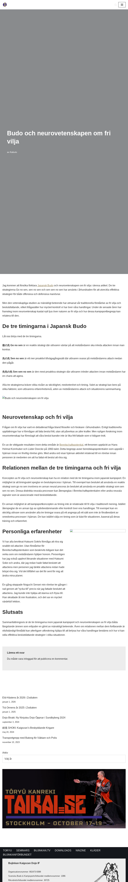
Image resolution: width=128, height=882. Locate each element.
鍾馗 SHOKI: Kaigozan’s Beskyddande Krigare (28, 727)
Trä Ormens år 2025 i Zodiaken (19, 707)
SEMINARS (23, 850)
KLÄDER (95, 850)
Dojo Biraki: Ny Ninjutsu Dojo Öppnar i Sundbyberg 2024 (33, 717)
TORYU (7, 850)
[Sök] (115, 5)
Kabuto (13, 152)
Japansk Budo (45, 285)
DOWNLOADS (63, 850)
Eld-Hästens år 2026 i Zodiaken (19, 697)
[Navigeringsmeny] (122, 4)
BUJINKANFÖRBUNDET (17, 854)
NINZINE (81, 850)
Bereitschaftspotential (71, 444)
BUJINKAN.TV (42, 850)
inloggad (28, 658)
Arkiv (5, 752)
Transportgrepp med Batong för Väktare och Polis (29, 737)
